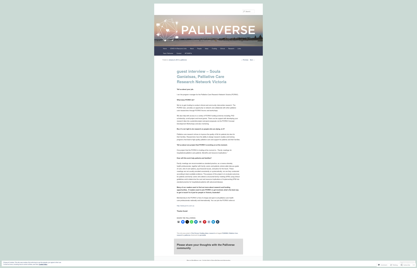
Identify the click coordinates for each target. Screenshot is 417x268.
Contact (179, 53)
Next (252, 60)
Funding (214, 48)
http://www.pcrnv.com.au (185, 205)
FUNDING (225, 233)
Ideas (206, 48)
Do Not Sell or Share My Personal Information (216, 260)
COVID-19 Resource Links (178, 48)
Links (239, 48)
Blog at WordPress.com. (194, 260)
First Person (195, 233)
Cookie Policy (43, 264)
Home (165, 48)
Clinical (222, 48)
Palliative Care (233, 233)
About (192, 48)
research (212, 233)
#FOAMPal (188, 53)
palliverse (184, 60)
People (199, 48)
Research (231, 48)
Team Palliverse (168, 53)
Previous (244, 60)
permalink (203, 235)
